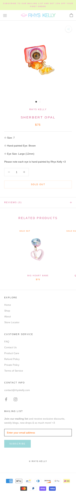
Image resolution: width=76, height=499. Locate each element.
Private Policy (11, 364)
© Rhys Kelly (38, 461)
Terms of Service (13, 370)
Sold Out (38, 184)
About (7, 316)
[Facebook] (6, 399)
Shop (7, 310)
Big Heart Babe (38, 275)
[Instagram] (15, 399)
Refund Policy (12, 359)
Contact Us (10, 347)
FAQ (6, 341)
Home (7, 304)
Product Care (11, 353)
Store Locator (11, 322)
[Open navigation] (5, 15)
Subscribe (17, 444)
